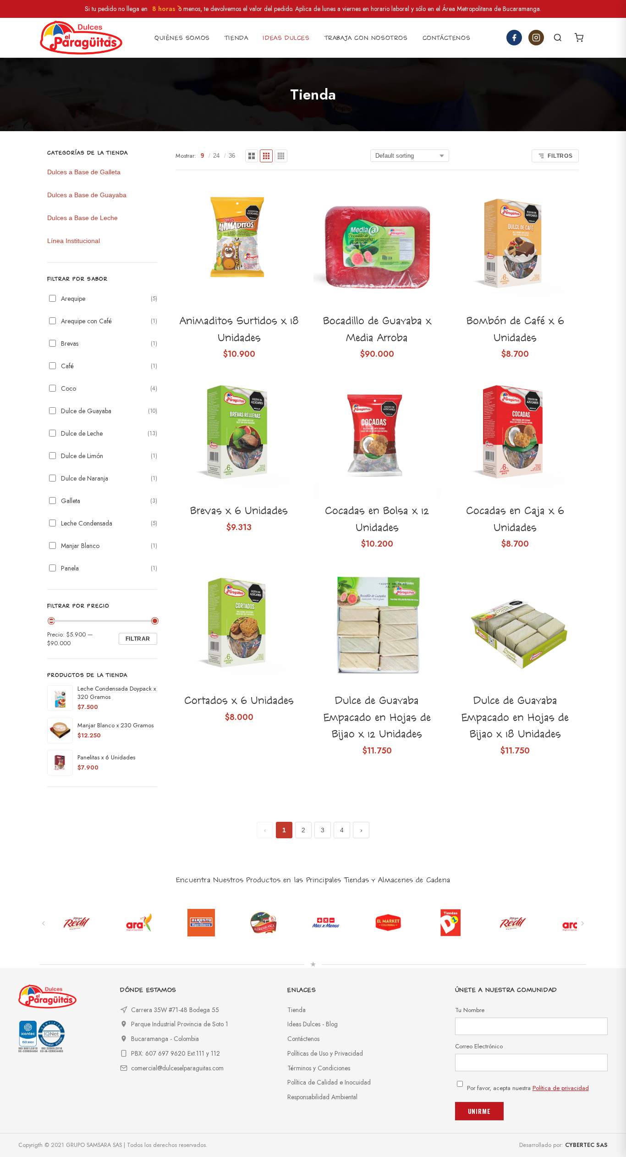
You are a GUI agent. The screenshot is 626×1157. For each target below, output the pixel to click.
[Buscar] (557, 37)
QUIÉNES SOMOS (182, 38)
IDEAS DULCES (286, 38)
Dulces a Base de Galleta (84, 172)
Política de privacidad (561, 1088)
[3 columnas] (266, 155)
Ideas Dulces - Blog (312, 1024)
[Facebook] (514, 37)
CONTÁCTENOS (447, 38)
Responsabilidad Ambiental (322, 1097)
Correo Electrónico (479, 1046)
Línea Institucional (73, 240)
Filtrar (138, 639)
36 (232, 155)
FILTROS (560, 156)
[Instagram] (536, 37)
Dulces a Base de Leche (82, 217)
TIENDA (236, 38)
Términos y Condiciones (318, 1068)
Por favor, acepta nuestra (528, 1088)
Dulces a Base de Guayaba (86, 195)
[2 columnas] (251, 155)
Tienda (296, 1009)
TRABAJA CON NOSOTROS (366, 38)
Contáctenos (303, 1038)
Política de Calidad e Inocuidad (329, 1082)
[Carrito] (578, 37)
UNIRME (479, 1111)
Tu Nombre (469, 1010)
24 (216, 155)
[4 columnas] (281, 155)
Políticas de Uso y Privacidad (325, 1053)
